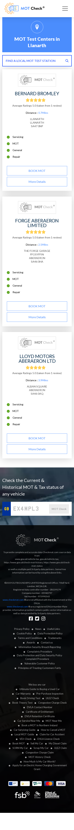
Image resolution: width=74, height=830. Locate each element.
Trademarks (54, 637)
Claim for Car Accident (52, 734)
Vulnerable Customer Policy (39, 663)
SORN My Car (20, 747)
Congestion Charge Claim (40, 752)
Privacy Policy (22, 628)
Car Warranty (23, 693)
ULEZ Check (52, 698)
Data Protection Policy (50, 633)
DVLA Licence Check (48, 738)
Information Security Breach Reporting (39, 647)
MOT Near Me (54, 720)
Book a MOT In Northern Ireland (39, 725)
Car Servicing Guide (24, 729)
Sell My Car (37, 743)
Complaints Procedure (39, 651)
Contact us (47, 642)
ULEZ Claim (60, 747)
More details (37, 181)
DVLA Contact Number (39, 707)
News (38, 628)
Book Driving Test (30, 698)
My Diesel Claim (58, 743)
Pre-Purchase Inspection (49, 693)
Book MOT (19, 743)
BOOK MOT (37, 170)
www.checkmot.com (13, 599)
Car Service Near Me (28, 720)
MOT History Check (40, 757)
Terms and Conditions (30, 637)
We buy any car (37, 684)
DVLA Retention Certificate (40, 716)
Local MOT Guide (24, 734)
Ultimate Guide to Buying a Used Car (39, 689)
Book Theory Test (22, 702)
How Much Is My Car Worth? (40, 761)
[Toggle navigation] (65, 9)
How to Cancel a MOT (53, 729)
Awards (31, 642)
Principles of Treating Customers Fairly (39, 667)
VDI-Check (26, 738)
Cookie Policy (24, 633)
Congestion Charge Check (52, 702)
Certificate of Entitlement (40, 711)
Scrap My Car (41, 747)
